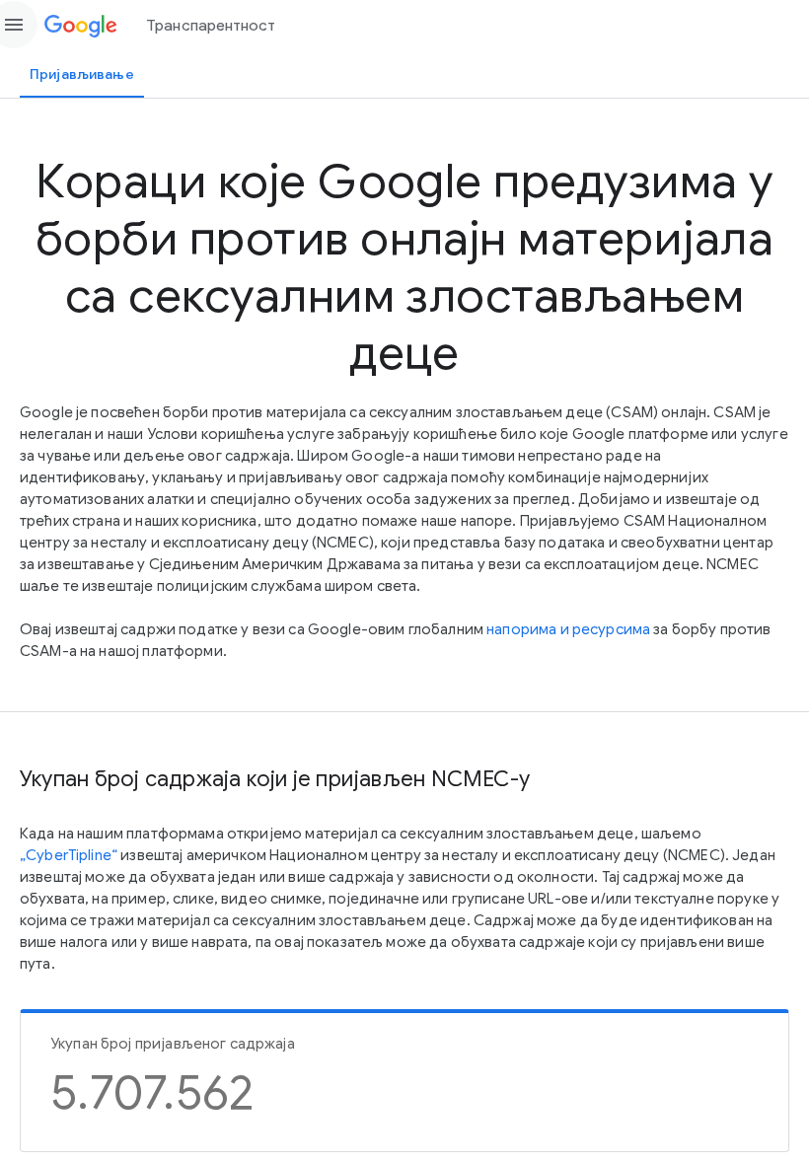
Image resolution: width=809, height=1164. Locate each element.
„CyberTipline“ (68, 855)
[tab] (82, 74)
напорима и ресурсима (568, 629)
